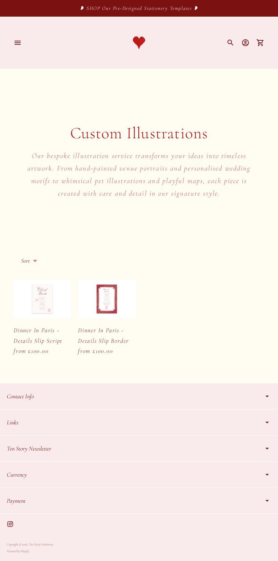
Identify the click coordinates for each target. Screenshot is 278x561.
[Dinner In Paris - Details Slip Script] (42, 299)
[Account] (245, 42)
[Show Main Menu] (17, 42)
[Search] (230, 42)
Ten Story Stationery (41, 544)
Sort (25, 260)
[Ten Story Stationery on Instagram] (10, 524)
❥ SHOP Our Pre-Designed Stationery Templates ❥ (139, 8)
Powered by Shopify (18, 551)
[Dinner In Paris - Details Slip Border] (107, 299)
